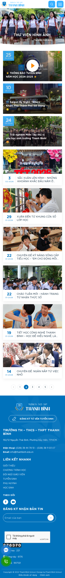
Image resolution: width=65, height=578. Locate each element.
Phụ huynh (9, 483)
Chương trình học (14, 470)
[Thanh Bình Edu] (13, 4)
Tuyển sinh (10, 478)
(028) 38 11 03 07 (46, 447)
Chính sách (45, 575)
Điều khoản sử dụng (28, 575)
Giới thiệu (9, 465)
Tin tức (24, 40)
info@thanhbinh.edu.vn (21, 451)
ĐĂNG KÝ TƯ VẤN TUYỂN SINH (36, 418)
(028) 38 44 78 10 (25, 447)
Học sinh (8, 487)
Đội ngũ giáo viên (14, 474)
